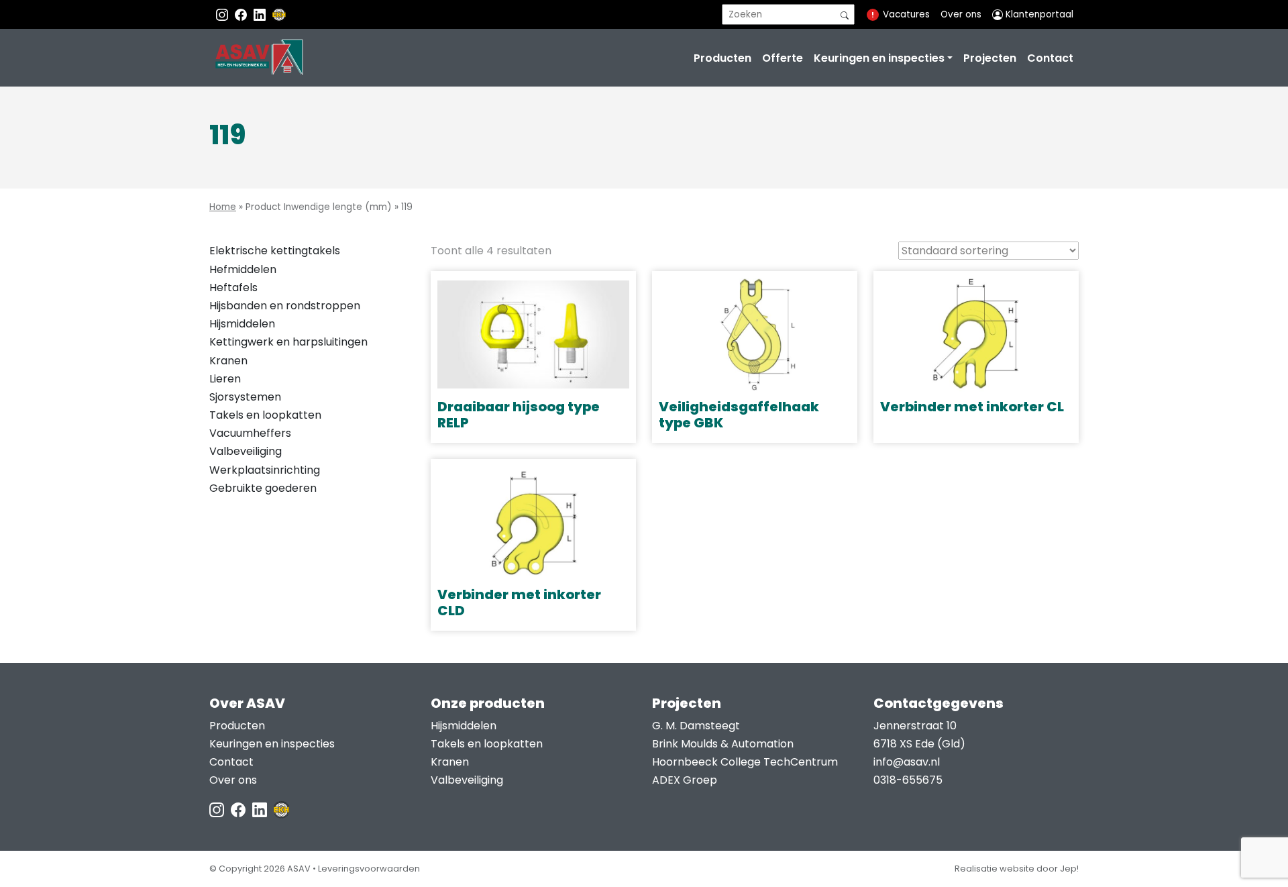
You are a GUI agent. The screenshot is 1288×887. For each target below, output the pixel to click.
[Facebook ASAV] (242, 14)
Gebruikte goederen (263, 488)
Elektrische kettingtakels (274, 250)
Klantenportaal (1038, 14)
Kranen (228, 360)
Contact (1050, 58)
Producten (722, 58)
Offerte (782, 58)
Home (222, 207)
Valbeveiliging (245, 451)
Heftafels (233, 287)
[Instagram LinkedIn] (261, 14)
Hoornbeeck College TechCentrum (745, 762)
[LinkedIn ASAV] (261, 809)
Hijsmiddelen (242, 323)
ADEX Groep (684, 780)
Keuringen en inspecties (879, 58)
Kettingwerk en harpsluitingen (288, 342)
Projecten (989, 58)
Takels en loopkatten (265, 415)
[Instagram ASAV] (223, 14)
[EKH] (279, 14)
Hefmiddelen (242, 269)
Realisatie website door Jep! (1017, 868)
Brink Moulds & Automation (723, 743)
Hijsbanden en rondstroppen (284, 305)
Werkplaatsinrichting (264, 470)
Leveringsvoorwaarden (369, 868)
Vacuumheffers (250, 433)
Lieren (225, 378)
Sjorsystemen (245, 397)
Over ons (961, 14)
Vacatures (906, 14)
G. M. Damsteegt (696, 725)
